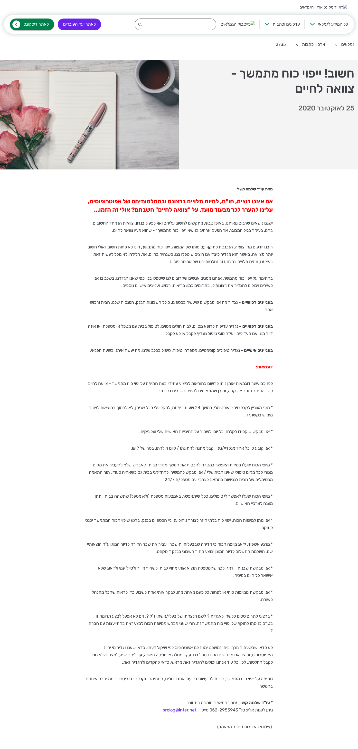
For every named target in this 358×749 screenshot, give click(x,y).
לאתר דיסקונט (36, 24)
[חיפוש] (175, 24)
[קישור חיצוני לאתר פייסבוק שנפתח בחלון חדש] (237, 24)
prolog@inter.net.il (180, 710)
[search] (175, 24)
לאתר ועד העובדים (79, 24)
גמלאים (347, 44)
